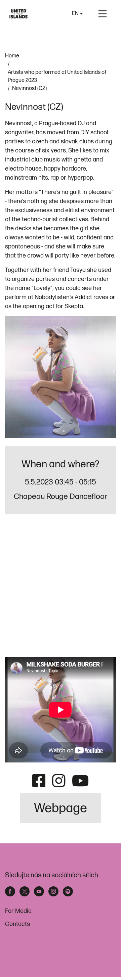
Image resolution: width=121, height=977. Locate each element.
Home (12, 55)
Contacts (17, 924)
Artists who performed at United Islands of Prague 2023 (57, 76)
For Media (18, 911)
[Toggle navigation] (102, 13)
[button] (77, 13)
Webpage (60, 808)
